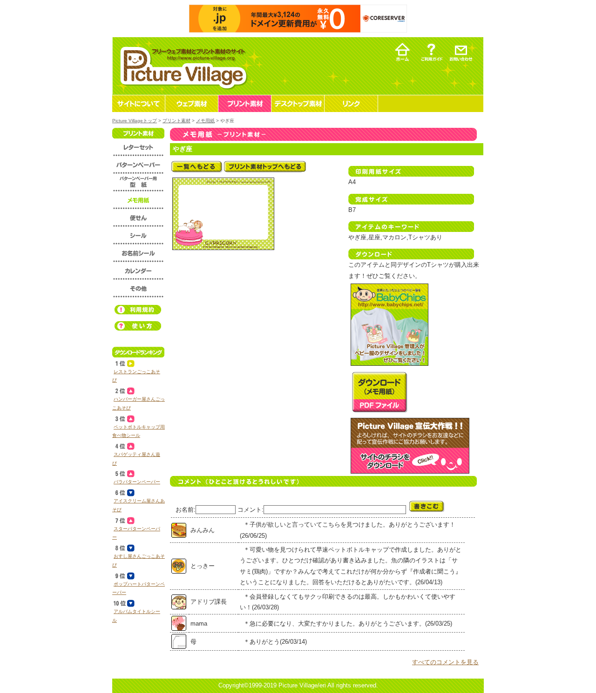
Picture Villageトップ (134, 120)
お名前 (185, 509)
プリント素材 (176, 120)
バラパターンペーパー (137, 481)
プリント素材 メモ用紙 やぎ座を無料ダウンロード (379, 392)
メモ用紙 (205, 120)
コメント (249, 509)
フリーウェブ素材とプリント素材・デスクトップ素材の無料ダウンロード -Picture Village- (182, 65)
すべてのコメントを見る (445, 662)
